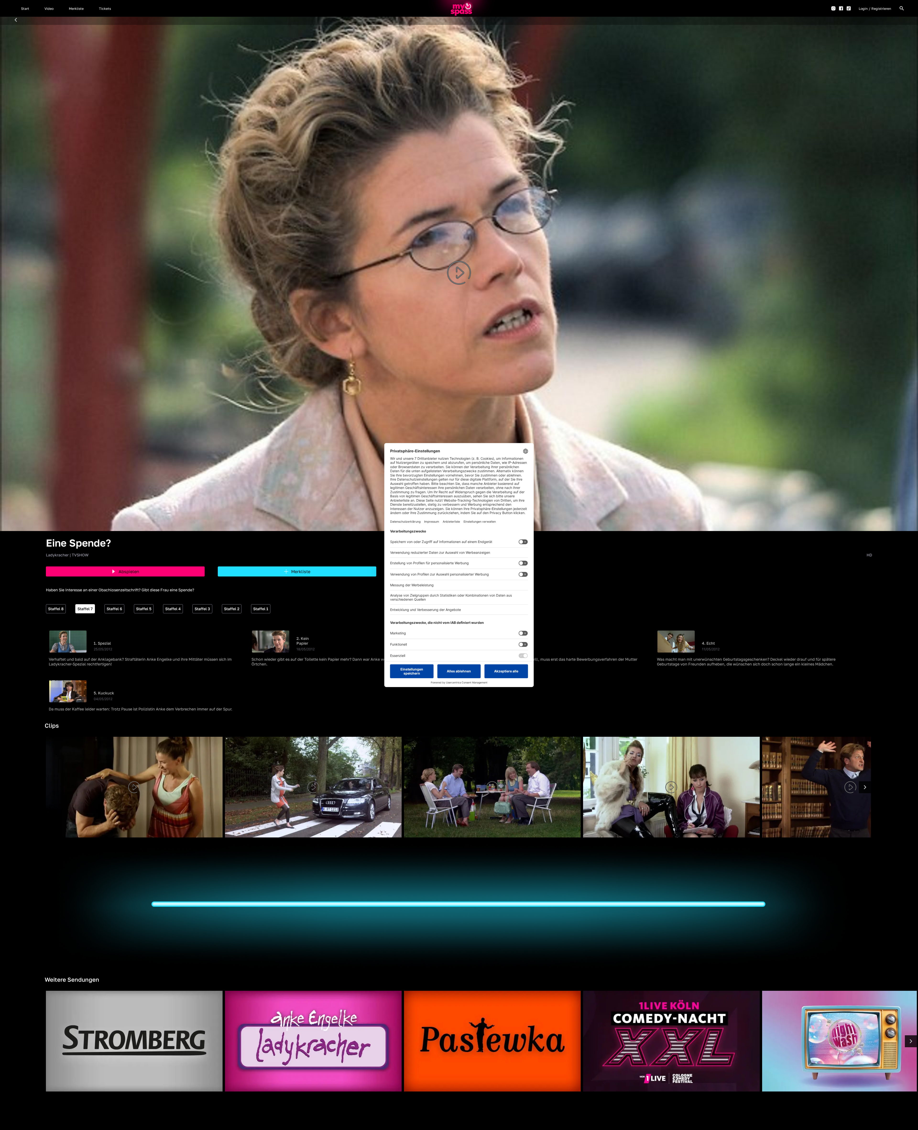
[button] (25, 8)
